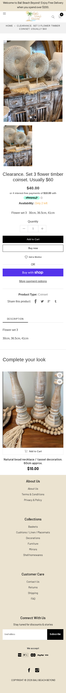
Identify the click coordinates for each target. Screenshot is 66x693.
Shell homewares (33, 554)
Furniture (33, 543)
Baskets (33, 526)
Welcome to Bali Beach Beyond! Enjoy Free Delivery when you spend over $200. (33, 5)
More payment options (33, 281)
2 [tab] (35, 117)
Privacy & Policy (33, 499)
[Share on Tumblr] (56, 301)
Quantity (33, 221)
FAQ (33, 598)
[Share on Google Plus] (49, 301)
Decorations (33, 538)
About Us (33, 488)
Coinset (43, 294)
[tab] (15, 318)
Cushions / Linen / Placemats (33, 532)
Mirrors (33, 549)
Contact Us (33, 581)
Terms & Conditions (33, 494)
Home (9, 26)
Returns (33, 587)
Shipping (33, 593)
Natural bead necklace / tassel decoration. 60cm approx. (33, 461)
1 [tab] (31, 117)
